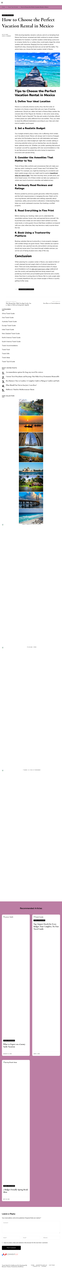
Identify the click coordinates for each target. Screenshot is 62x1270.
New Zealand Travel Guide (11, 334)
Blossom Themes (6, 1266)
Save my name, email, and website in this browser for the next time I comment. (26, 1243)
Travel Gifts (5, 354)
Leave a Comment (7, 36)
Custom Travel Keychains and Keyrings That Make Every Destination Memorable (32, 376)
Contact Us (36, 1266)
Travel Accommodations (10, 346)
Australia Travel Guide (9, 322)
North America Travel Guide (11, 338)
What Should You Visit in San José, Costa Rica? (21, 385)
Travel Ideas (6, 358)
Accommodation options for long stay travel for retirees (24, 372)
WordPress (20, 1266)
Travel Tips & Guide (8, 15)
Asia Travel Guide (8, 318)
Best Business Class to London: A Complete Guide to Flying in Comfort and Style (32, 381)
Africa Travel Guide (8, 313)
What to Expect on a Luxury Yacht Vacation (14, 1045)
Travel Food (6, 350)
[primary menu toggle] (2, 2)
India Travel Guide (8, 330)
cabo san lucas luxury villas (40, 269)
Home (32, 1265)
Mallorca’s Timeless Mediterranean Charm (20, 389)
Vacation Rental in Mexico (26, 289)
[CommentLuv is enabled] (10, 1255)
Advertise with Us (41, 1265)
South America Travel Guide (11, 342)
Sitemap (44, 1266)
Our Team (52, 1265)
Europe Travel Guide (9, 326)
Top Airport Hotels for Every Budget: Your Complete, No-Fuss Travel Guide (46, 926)
